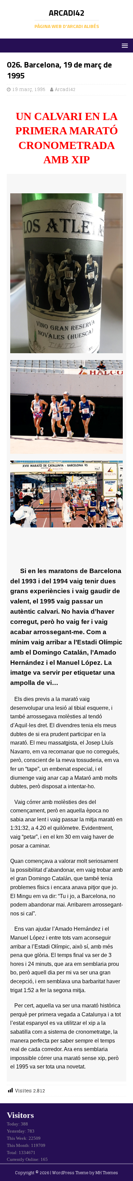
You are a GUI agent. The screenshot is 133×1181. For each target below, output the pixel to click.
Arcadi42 (65, 89)
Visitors (20, 1115)
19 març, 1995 (28, 89)
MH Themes (106, 1172)
